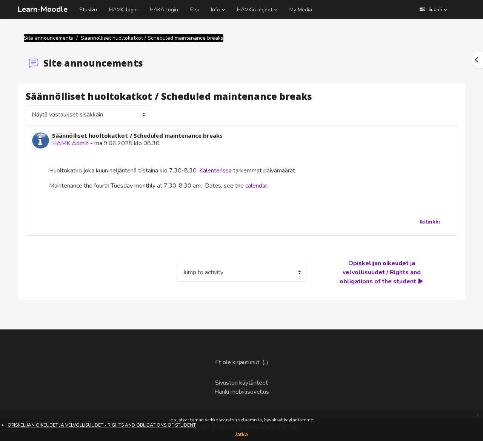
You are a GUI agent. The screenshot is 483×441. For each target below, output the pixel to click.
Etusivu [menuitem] (88, 9)
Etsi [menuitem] (194, 9)
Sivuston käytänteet (241, 383)
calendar (256, 186)
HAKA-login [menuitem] (164, 9)
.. (265, 362)
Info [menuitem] (215, 9)
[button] (433, 9)
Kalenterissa (216, 170)
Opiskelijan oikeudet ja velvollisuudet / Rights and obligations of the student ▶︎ (381, 272)
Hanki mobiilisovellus (241, 392)
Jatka (241, 434)
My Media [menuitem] (300, 9)
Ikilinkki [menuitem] (430, 221)
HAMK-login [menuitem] (123, 9)
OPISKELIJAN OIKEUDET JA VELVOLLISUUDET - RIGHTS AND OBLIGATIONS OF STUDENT (102, 425)
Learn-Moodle (42, 9)
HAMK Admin (70, 143)
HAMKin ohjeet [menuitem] (254, 9)
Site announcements (48, 38)
